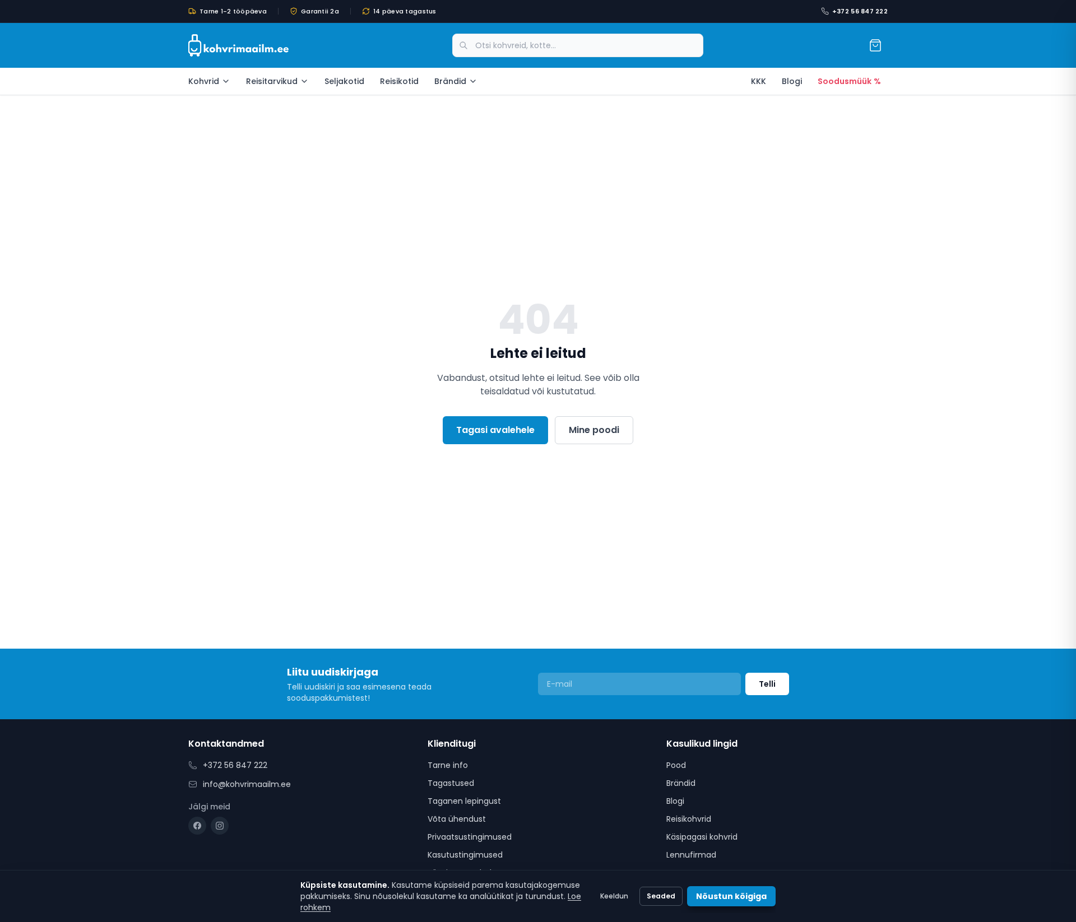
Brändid (450, 81)
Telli (767, 684)
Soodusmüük (849, 81)
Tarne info (448, 765)
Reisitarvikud (272, 81)
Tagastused (451, 783)
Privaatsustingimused (470, 836)
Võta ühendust (457, 819)
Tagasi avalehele (495, 429)
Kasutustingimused (465, 854)
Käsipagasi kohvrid (702, 836)
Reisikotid (399, 81)
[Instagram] (220, 826)
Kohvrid (203, 81)
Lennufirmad (691, 854)
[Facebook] (197, 826)
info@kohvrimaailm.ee (247, 784)
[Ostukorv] (875, 45)
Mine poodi (594, 429)
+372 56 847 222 (860, 11)
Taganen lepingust (464, 801)
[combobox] (577, 45)
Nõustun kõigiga (731, 896)
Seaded (661, 896)
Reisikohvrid (688, 819)
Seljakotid (344, 81)
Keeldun (614, 896)
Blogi (792, 81)
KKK (758, 81)
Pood (676, 765)
